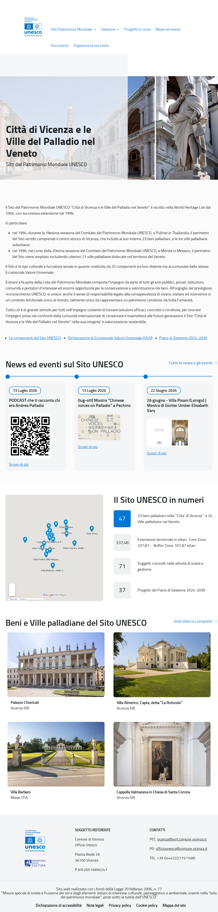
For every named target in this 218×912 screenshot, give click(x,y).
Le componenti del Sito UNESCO (35, 338)
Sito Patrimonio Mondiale (71, 29)
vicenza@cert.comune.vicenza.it (182, 839)
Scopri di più (19, 464)
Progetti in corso (137, 29)
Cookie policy (147, 905)
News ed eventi (168, 29)
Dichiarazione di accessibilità (59, 905)
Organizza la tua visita (91, 45)
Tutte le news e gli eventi (190, 362)
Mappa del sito (174, 905)
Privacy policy (120, 905)
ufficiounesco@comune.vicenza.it (181, 848)
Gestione (108, 29)
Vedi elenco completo (193, 621)
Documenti (60, 45)
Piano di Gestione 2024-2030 (183, 338)
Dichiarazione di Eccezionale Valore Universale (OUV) (110, 338)
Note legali (95, 905)
